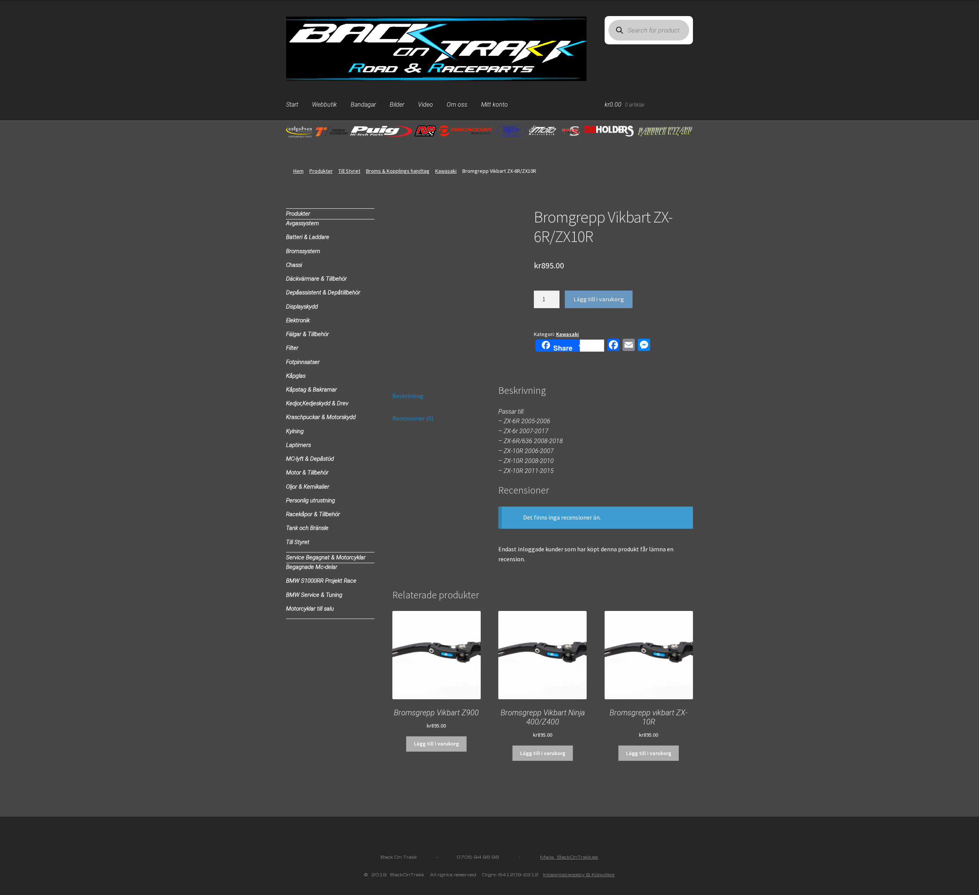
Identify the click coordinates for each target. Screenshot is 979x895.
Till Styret (349, 170)
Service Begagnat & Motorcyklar (326, 557)
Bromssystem (303, 251)
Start (292, 104)
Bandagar (363, 104)
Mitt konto (494, 104)
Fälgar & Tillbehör (307, 334)
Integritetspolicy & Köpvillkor (579, 874)
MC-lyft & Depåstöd (310, 458)
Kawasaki (446, 170)
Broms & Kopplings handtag (397, 170)
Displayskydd (302, 306)
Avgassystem (302, 223)
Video (425, 104)
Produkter (321, 170)
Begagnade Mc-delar (311, 567)
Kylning (295, 431)
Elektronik (298, 320)
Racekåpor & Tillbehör (313, 514)
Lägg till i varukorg (599, 299)
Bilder (397, 104)
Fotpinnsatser (303, 362)
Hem (298, 170)
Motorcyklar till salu (310, 608)
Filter (292, 347)
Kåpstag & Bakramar (311, 389)
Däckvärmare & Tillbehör (316, 278)
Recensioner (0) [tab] (412, 418)
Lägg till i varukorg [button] (436, 743)
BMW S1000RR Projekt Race (321, 580)
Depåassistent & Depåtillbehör (323, 292)
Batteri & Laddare (307, 237)
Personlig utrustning (310, 500)
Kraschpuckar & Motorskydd (321, 417)
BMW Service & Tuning (314, 594)
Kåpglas (296, 375)
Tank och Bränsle (307, 528)
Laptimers (298, 445)
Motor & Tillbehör (307, 472)
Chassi (294, 265)
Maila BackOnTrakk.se (569, 857)
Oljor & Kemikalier (307, 486)
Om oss (457, 104)
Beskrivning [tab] (407, 396)
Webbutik (324, 104)
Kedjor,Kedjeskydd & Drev (317, 403)
